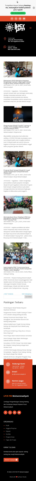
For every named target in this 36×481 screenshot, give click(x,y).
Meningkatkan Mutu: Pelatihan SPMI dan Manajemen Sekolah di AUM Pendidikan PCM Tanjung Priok (17, 218)
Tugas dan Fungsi (11, 440)
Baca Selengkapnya (18, 13)
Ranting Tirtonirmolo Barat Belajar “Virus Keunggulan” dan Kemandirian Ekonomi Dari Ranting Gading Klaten (16, 319)
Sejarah (8, 431)
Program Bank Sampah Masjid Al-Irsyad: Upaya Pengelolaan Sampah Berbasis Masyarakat (17, 171)
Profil (7, 425)
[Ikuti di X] (16, 18)
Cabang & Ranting (9, 274)
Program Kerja (10, 437)
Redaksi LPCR (10, 85)
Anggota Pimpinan (11, 428)
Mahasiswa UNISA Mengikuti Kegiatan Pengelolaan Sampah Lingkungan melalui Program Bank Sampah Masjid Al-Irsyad (17, 82)
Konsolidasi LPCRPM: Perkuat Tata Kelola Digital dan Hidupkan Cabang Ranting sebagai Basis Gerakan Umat (17, 345)
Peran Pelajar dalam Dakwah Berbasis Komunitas (18, 336)
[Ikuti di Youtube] (24, 18)
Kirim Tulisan (10, 460)
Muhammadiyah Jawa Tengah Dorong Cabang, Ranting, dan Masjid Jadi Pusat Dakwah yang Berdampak (17, 326)
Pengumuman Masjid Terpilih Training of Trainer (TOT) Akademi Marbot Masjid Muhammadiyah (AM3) (17, 127)
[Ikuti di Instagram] (20, 18)
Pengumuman (17, 132)
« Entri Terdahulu (8, 294)
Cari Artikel (28, 297)
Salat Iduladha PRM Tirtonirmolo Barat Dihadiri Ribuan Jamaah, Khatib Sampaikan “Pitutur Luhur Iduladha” (18, 268)
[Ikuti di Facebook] (12, 18)
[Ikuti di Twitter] (10, 412)
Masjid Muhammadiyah (20, 177)
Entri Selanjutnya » (27, 294)
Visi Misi (8, 434)
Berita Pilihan (28, 272)
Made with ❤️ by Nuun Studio (18, 477)
